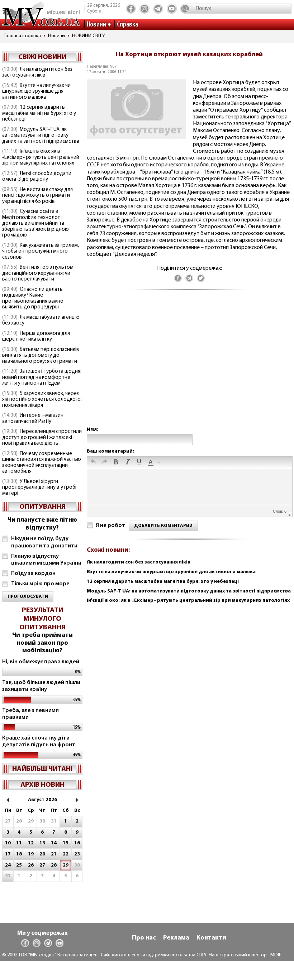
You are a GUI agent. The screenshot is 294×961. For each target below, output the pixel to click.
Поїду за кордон (33, 573)
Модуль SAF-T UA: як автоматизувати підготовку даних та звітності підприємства (40, 135)
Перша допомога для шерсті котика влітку (36, 336)
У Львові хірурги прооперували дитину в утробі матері (39, 487)
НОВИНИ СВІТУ (88, 36)
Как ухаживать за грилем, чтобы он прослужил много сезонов (40, 251)
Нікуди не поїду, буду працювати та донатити (44, 542)
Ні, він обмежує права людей (40, 662)
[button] (93, 462)
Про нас (144, 938)
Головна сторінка (22, 36)
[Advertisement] (189, 365)
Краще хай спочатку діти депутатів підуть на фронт (38, 741)
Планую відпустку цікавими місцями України (46, 559)
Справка (127, 24)
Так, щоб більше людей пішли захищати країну (41, 686)
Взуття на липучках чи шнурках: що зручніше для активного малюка (36, 91)
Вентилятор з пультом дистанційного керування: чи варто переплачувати (38, 273)
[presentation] (93, 463)
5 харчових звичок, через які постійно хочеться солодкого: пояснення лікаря (42, 399)
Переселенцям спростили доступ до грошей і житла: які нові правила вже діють (42, 437)
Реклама (176, 938)
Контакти (211, 938)
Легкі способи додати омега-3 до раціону (36, 176)
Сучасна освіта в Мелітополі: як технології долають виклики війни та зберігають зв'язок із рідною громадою (35, 223)
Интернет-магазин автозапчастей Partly (32, 418)
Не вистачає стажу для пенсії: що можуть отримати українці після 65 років (37, 195)
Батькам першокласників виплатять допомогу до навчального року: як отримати (40, 355)
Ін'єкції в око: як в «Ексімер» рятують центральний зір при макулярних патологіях (40, 157)
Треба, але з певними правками (30, 714)
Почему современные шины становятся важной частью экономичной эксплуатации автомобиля (41, 462)
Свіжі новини (42, 57)
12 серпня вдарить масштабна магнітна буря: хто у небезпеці (39, 113)
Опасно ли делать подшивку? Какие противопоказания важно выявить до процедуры (32, 298)
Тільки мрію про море (40, 584)
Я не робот (110, 525)
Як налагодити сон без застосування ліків (37, 72)
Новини (96, 24)
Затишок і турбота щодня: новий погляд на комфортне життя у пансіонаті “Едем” (41, 377)
